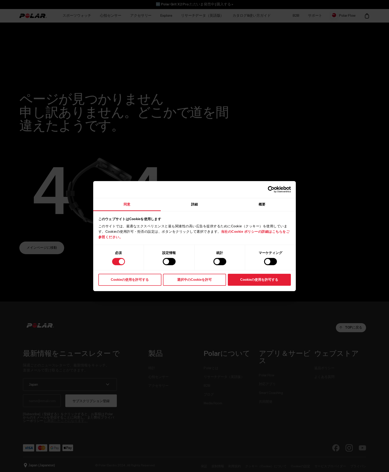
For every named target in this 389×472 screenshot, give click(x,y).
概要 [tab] (262, 204)
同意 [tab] (127, 204)
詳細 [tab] (194, 204)
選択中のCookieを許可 (194, 279)
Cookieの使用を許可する (130, 279)
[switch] (169, 261)
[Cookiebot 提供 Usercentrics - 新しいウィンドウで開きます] (271, 189)
